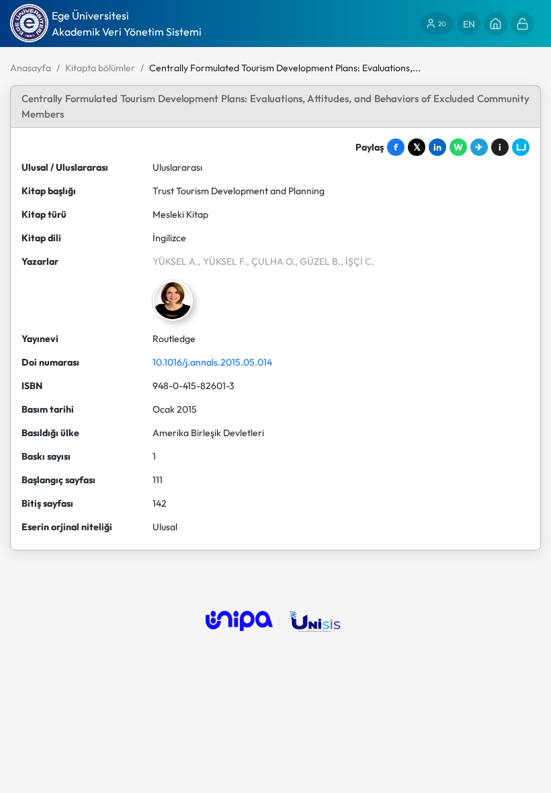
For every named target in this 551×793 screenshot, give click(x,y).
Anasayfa (30, 68)
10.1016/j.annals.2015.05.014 (212, 362)
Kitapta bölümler (100, 68)
